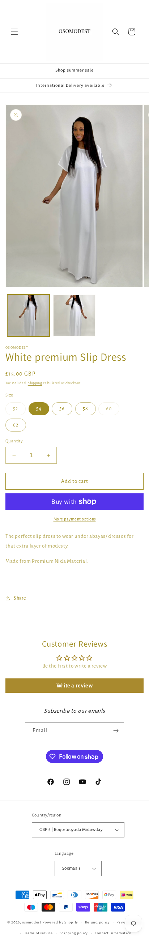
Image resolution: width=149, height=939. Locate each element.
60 (112, 410)
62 (15, 425)
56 (62, 408)
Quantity (14, 441)
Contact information (113, 933)
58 (85, 408)
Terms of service (38, 933)
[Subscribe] (116, 730)
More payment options (75, 519)
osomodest (31, 922)
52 (19, 410)
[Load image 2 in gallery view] (74, 316)
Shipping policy (74, 933)
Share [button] (20, 598)
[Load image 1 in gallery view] (28, 316)
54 (39, 408)
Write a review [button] (74, 686)
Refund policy (97, 922)
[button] (14, 32)
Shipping (35, 383)
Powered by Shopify (60, 922)
